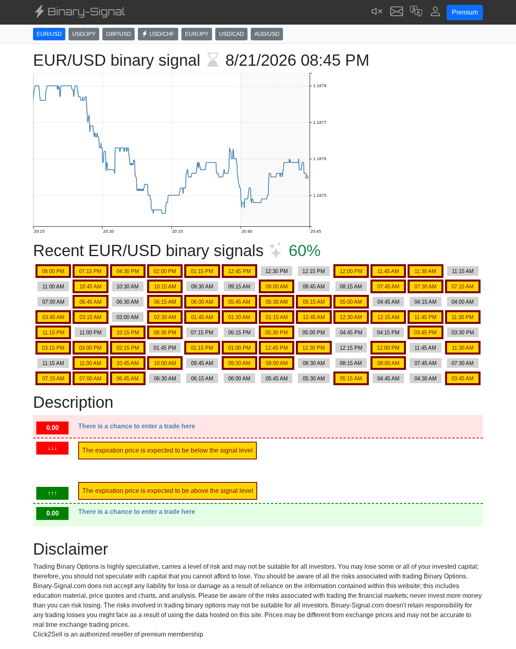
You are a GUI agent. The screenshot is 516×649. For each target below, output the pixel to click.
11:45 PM (425, 317)
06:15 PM (239, 333)
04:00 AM (463, 302)
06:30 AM (128, 302)
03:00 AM (128, 317)
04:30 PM (128, 271)
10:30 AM (128, 287)
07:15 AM (463, 287)
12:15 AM (388, 317)
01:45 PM (165, 348)
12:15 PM (313, 271)
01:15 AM (277, 317)
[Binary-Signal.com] (79, 12)
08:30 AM (314, 363)
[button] (416, 12)
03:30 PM (463, 333)
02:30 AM (165, 317)
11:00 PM (90, 333)
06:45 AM (90, 302)
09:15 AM (239, 287)
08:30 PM (165, 333)
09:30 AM (202, 287)
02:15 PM (128, 348)
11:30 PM (463, 317)
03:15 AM (90, 317)
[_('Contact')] (396, 12)
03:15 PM (53, 348)
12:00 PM (351, 271)
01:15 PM (202, 271)
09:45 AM (202, 363)
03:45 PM (425, 333)
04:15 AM (425, 302)
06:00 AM (202, 302)
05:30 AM (277, 302)
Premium (465, 12)
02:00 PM (165, 271)
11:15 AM (463, 271)
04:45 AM (388, 302)
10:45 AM (90, 287)
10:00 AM (165, 363)
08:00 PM (53, 271)
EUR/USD (49, 34)
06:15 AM (165, 302)
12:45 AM (314, 317)
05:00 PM (313, 333)
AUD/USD (266, 34)
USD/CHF (161, 34)
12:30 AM (351, 317)
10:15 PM (128, 333)
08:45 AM (314, 287)
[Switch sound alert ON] (377, 12)
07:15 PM (90, 271)
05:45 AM (239, 302)
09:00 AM (277, 287)
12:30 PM (276, 271)
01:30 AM (239, 317)
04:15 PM (388, 333)
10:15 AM (165, 287)
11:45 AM (388, 271)
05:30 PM (276, 333)
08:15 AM (351, 287)
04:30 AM (425, 379)
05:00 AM (351, 302)
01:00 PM (239, 348)
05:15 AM (314, 302)
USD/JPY (84, 34)
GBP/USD (118, 34)
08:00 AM (388, 363)
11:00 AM (53, 287)
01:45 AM (202, 317)
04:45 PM (351, 333)
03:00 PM (90, 348)
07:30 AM (425, 287)
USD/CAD (231, 34)
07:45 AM (388, 287)
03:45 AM (53, 317)
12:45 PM (239, 271)
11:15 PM (53, 333)
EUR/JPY (196, 34)
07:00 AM (53, 302)
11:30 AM (425, 271)
